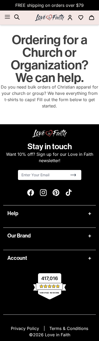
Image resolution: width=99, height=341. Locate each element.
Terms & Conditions (68, 328)
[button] (73, 175)
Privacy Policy (25, 328)
